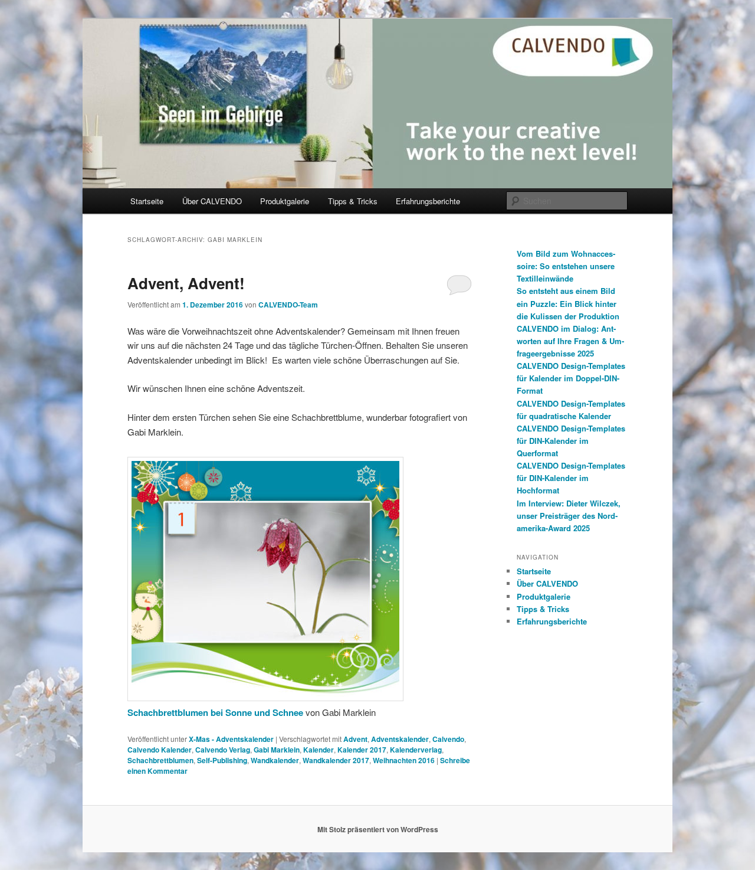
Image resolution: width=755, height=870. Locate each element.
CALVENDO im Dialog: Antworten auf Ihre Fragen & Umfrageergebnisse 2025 (570, 341)
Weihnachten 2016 (404, 760)
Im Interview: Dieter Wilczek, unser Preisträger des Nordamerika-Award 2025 (569, 516)
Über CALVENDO (212, 201)
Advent (355, 739)
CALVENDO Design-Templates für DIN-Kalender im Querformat (571, 441)
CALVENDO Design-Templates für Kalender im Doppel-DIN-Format (571, 378)
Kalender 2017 (361, 749)
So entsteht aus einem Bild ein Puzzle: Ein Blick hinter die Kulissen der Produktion (568, 303)
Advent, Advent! (186, 283)
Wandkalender (275, 760)
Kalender (318, 749)
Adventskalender (400, 739)
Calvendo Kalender (159, 749)
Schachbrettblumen (160, 760)
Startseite (146, 201)
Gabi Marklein (277, 749)
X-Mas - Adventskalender (231, 739)
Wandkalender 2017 (336, 760)
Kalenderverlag (416, 749)
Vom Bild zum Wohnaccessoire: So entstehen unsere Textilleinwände (566, 266)
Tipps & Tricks (353, 201)
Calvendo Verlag (222, 749)
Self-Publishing (222, 760)
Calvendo (448, 739)
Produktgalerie (284, 201)
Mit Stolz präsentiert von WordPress (377, 829)
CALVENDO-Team (288, 304)
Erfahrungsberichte (428, 201)
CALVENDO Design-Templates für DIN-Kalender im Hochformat (571, 478)
